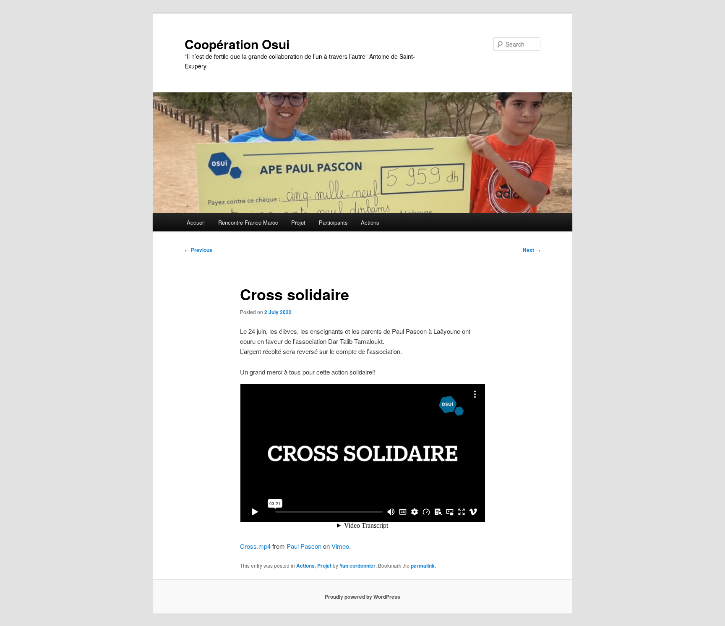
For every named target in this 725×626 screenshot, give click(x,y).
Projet (298, 222)
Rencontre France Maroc (248, 222)
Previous (198, 250)
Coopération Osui (237, 44)
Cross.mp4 (255, 546)
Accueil (196, 222)
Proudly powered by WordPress (362, 596)
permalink (423, 565)
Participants (333, 222)
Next (531, 250)
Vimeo (340, 546)
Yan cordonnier (357, 565)
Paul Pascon (304, 546)
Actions (370, 222)
